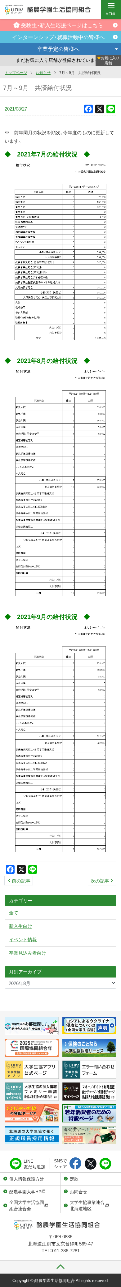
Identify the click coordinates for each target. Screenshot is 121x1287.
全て (13, 912)
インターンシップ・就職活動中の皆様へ (58, 37)
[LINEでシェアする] (105, 1164)
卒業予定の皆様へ (58, 48)
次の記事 (100, 880)
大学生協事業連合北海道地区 (87, 1205)
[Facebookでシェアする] (76, 1164)
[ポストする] (90, 1164)
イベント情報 (23, 939)
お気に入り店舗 (110, 60)
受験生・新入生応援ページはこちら (62, 25)
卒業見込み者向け (27, 952)
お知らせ (43, 72)
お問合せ (78, 1191)
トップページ (16, 72)
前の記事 (21, 880)
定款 (74, 1179)
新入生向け (20, 926)
